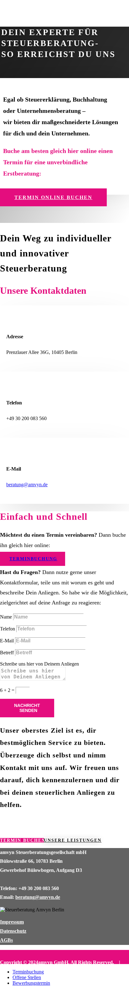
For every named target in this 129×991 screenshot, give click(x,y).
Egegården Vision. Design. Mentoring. (66, 971)
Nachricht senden (27, 708)
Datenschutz (13, 931)
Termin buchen (22, 840)
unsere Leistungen (72, 840)
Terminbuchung (33, 558)
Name (6, 616)
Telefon (7, 628)
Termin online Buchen (53, 197)
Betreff (7, 652)
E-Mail (7, 640)
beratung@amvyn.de (27, 484)
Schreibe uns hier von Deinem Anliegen (39, 664)
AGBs (6, 940)
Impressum (12, 922)
